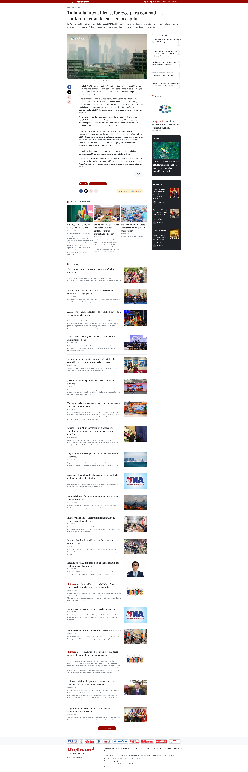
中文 (169, 1)
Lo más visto (161, 35)
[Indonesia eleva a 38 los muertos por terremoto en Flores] (135, 636)
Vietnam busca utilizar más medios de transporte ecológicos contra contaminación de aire (106, 229)
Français (157, 2)
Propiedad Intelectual (110, 749)
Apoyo (142, 749)
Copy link (69, 102)
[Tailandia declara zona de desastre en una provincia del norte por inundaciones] (135, 409)
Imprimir (69, 97)
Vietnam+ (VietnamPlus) (82, 1)
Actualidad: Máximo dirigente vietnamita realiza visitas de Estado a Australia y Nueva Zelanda (160, 214)
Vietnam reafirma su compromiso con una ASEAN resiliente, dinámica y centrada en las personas (165, 53)
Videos (159, 138)
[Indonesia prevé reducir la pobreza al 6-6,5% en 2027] (135, 615)
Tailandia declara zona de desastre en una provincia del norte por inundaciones (93, 404)
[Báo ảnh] (161, 741)
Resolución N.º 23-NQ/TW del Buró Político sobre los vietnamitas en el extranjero (90, 586)
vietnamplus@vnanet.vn (116, 761)
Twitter (69, 92)
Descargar (107, 728)
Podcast (160, 184)
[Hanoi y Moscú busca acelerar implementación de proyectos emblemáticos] (135, 524)
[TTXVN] (73, 741)
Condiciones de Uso (126, 749)
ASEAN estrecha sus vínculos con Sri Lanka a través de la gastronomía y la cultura (94, 313)
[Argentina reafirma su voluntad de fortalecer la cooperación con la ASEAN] (135, 714)
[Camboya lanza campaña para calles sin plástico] (80, 213)
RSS (136, 749)
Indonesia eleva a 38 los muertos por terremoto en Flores (94, 630)
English (152, 2)
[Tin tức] (89, 741)
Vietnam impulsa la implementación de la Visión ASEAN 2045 (166, 40)
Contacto (107, 751)
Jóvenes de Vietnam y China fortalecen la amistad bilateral (90, 382)
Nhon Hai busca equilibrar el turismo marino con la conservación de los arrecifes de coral (166, 166)
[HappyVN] (174, 741)
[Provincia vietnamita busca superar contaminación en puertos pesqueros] (134, 213)
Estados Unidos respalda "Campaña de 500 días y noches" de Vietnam (165, 84)
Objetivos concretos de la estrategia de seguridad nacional (165, 124)
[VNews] (81, 741)
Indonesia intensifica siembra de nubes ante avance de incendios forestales (93, 498)
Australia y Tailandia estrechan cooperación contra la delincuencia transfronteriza (92, 476)
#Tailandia (83, 184)
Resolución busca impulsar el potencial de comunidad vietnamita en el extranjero (93, 564)
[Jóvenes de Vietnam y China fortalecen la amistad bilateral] (135, 386)
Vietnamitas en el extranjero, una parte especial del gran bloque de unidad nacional (92, 653)
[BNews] (99, 741)
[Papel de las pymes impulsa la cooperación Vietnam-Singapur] (135, 275)
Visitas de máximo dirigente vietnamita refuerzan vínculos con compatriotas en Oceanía (91, 683)
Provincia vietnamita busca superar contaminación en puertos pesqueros (133, 227)
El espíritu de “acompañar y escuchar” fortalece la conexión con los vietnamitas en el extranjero (91, 361)
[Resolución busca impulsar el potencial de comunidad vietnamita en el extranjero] (135, 569)
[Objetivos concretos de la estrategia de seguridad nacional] (166, 109)
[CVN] (134, 741)
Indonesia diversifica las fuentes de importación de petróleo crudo (164, 74)
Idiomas (148, 749)
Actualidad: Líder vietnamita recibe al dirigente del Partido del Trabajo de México (160, 193)
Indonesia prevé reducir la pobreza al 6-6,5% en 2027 (92, 608)
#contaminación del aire (98, 184)
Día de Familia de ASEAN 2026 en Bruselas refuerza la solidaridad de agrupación (92, 292)
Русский (174, 1)
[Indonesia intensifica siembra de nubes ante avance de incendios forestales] (135, 502)
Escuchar (160, 202)
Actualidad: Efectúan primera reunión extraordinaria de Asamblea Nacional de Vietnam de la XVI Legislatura (160, 236)
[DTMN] (147, 741)
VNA (154, 749)
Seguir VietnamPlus (124, 191)
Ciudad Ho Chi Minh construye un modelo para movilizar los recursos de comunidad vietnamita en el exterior (92, 431)
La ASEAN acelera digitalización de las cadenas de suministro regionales (91, 338)
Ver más (74, 264)
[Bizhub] (107, 741)
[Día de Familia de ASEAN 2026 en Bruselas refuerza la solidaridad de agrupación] (135, 296)
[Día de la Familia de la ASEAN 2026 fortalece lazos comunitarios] (135, 546)
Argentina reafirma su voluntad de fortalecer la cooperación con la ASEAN (89, 710)
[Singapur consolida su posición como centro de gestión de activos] (135, 459)
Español (164, 2)
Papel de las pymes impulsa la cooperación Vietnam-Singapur (92, 270)
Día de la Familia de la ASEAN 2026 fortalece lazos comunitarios (90, 542)
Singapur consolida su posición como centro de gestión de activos (93, 455)
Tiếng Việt (145, 2)
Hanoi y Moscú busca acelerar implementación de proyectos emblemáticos (91, 519)
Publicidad (177, 749)
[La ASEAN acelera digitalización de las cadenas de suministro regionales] (135, 342)
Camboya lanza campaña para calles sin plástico (78, 226)
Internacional (73, 7)
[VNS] (120, 741)
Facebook (69, 87)
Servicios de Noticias (165, 749)
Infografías (160, 96)
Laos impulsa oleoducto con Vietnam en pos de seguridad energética (166, 63)
